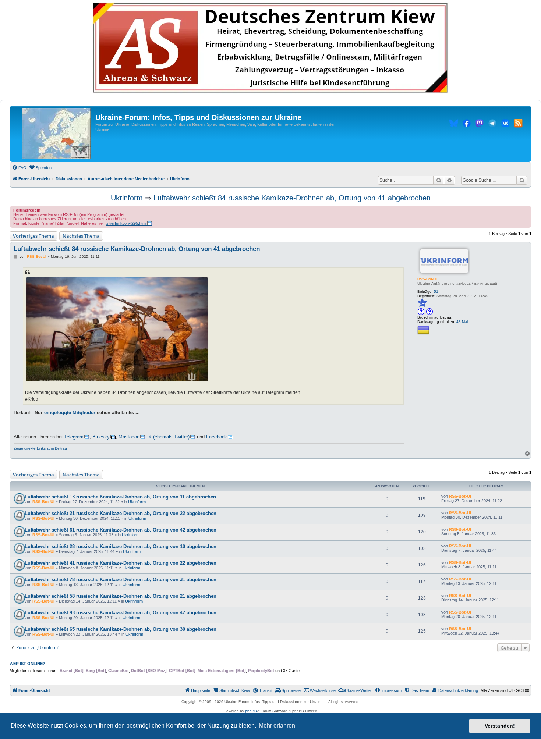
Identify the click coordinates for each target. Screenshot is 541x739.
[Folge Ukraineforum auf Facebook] (467, 124)
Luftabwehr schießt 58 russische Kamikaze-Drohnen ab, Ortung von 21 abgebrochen (120, 596)
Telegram (74, 437)
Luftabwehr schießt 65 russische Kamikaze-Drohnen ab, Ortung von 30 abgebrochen (120, 629)
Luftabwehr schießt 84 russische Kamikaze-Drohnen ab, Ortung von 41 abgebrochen (292, 198)
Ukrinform (127, 198)
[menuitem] (19, 167)
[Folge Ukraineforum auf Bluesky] (454, 124)
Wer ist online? (27, 663)
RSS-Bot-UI (427, 279)
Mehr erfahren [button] (277, 725)
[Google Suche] (521, 180)
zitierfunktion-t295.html (126, 223)
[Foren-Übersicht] (56, 134)
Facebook (216, 437)
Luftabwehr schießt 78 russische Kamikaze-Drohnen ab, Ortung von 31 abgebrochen (120, 579)
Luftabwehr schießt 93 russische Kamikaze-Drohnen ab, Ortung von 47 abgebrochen (120, 612)
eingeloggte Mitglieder (69, 412)
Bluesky (101, 437)
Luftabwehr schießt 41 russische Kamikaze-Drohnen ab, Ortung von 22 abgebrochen (120, 563)
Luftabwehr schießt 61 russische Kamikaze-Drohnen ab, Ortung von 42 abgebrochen (120, 530)
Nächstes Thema (81, 235)
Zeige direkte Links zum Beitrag (40, 448)
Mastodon (129, 437)
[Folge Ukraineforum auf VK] (505, 124)
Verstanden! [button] (500, 726)
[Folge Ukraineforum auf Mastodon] (479, 124)
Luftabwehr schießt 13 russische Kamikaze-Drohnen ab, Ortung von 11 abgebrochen (120, 497)
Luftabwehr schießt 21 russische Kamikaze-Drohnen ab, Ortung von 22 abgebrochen (120, 513)
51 (436, 291)
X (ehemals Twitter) (169, 437)
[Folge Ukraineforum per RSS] (518, 124)
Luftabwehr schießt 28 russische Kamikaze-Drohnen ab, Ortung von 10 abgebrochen (120, 546)
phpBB (251, 711)
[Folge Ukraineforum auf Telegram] (492, 124)
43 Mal (462, 322)
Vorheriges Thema (33, 235)
